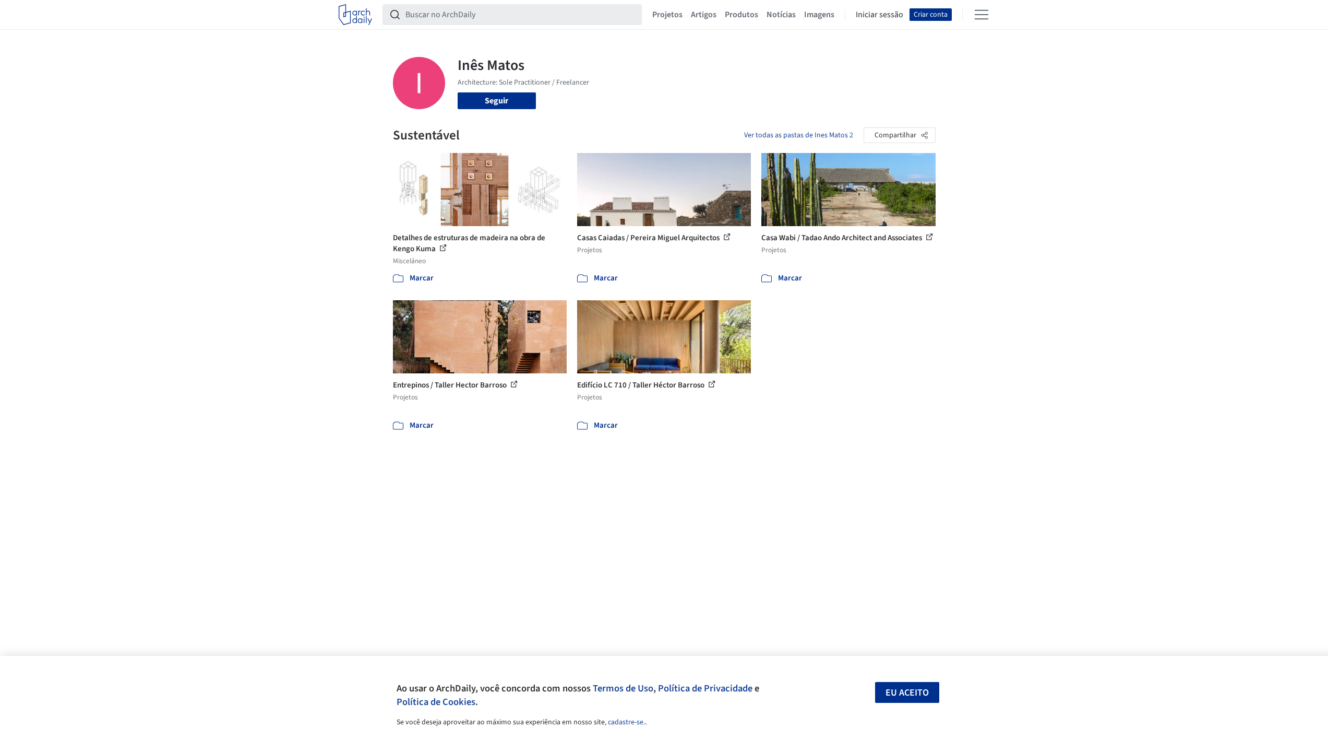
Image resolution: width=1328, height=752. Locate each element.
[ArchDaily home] (355, 14)
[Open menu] (981, 14)
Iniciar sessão (879, 14)
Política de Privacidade (705, 688)
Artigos (703, 14)
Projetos (667, 14)
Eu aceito (907, 692)
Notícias (781, 14)
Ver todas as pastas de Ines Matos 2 (798, 135)
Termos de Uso (623, 688)
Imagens (819, 14)
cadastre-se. (626, 722)
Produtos (741, 14)
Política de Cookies (436, 702)
